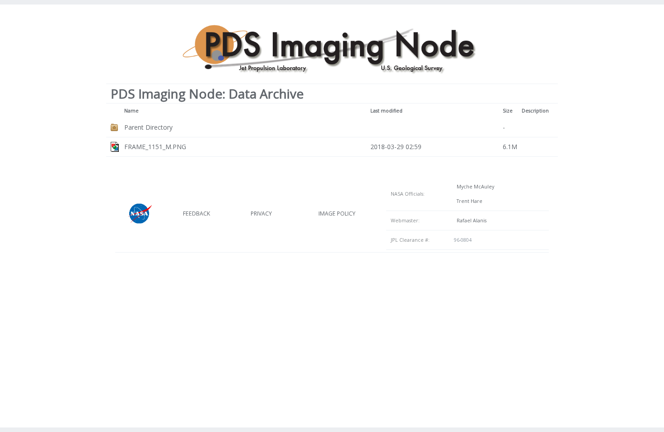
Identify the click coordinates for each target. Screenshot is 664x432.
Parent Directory (148, 127)
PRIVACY (261, 213)
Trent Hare (468, 201)
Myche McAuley (474, 186)
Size (508, 111)
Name (131, 111)
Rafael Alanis (470, 220)
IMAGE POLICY (336, 213)
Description (535, 111)
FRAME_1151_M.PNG (155, 146)
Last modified (386, 111)
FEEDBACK (196, 213)
